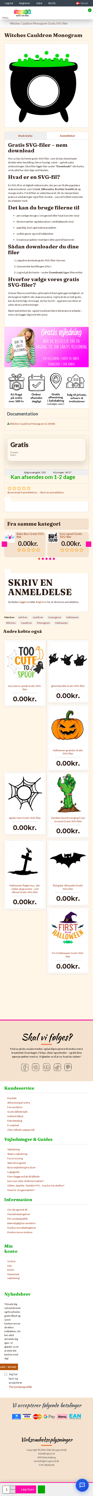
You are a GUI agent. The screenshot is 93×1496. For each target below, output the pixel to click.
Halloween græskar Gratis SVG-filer (68, 752)
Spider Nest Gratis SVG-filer (25, 817)
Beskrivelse (25, 135)
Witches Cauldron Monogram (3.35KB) (32, 423)
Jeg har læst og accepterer (14, 1380)
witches (22, 617)
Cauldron (26, 622)
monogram (54, 617)
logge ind (24, 602)
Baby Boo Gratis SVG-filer (31, 535)
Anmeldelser (67, 135)
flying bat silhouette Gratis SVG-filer (68, 887)
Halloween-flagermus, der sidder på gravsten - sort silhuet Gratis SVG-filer (25, 889)
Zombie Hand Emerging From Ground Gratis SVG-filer (68, 819)
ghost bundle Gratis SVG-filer (68, 686)
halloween (72, 617)
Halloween (61, 622)
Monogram (43, 622)
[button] (4, 544)
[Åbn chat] (82, 1485)
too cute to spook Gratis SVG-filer (25, 687)
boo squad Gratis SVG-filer (71, 535)
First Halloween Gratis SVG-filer (68, 954)
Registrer (41, 602)
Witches (11, 622)
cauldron (38, 617)
